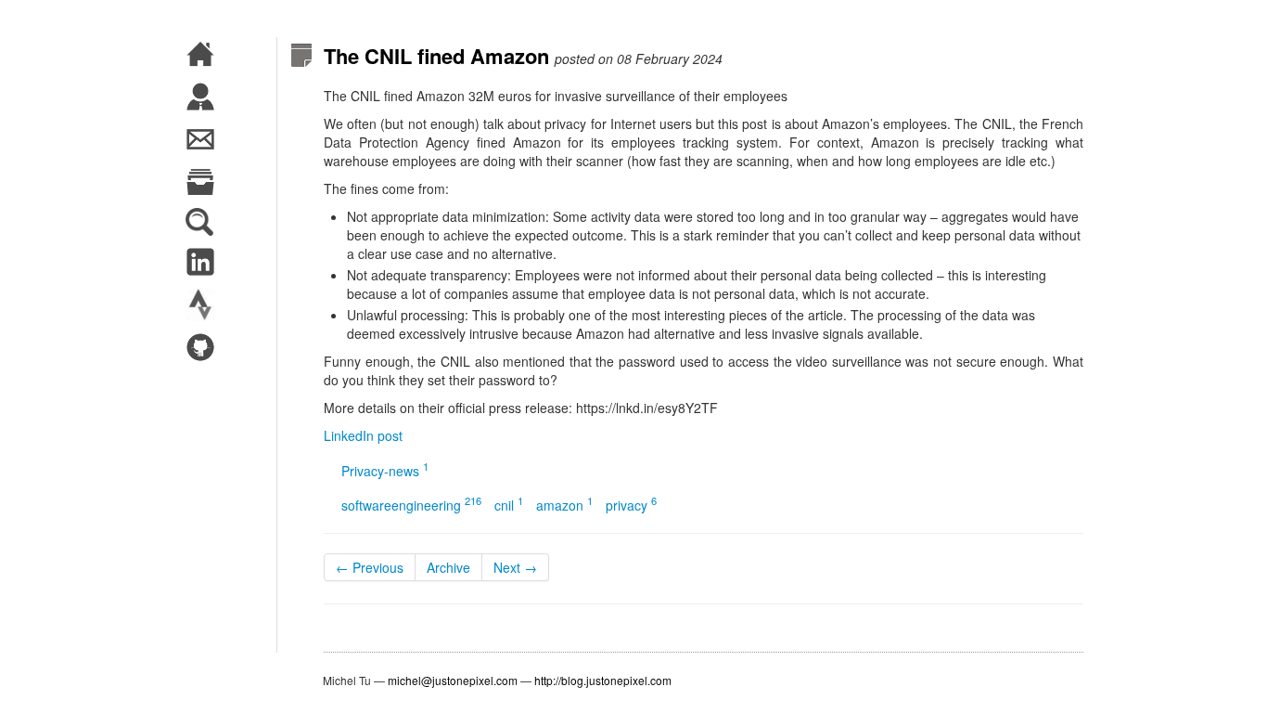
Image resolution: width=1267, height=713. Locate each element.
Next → (515, 567)
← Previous (369, 567)
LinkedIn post (363, 435)
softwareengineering (411, 505)
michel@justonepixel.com (453, 680)
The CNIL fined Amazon (436, 56)
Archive (448, 567)
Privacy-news (385, 470)
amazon (564, 505)
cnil (508, 505)
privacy (631, 505)
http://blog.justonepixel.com (603, 680)
